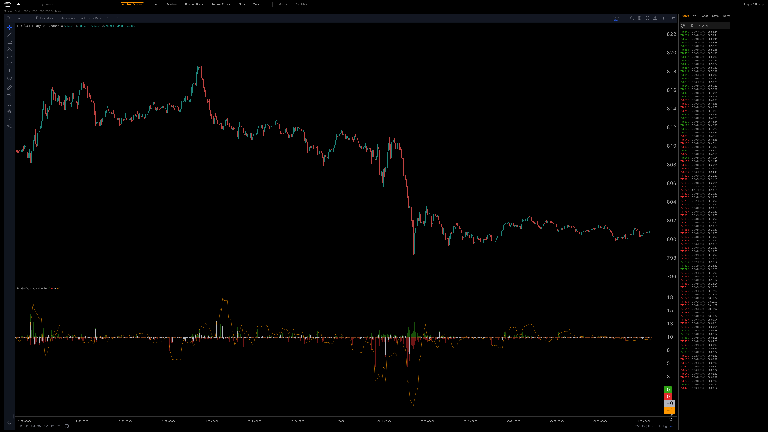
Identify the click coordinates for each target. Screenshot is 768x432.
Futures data (219, 4)
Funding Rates (194, 4)
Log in (748, 4)
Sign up (759, 4)
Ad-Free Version (132, 4)
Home (155, 4)
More (282, 4)
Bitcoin (18, 11)
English (300, 4)
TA (255, 4)
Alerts (242, 4)
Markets (172, 4)
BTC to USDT (30, 11)
